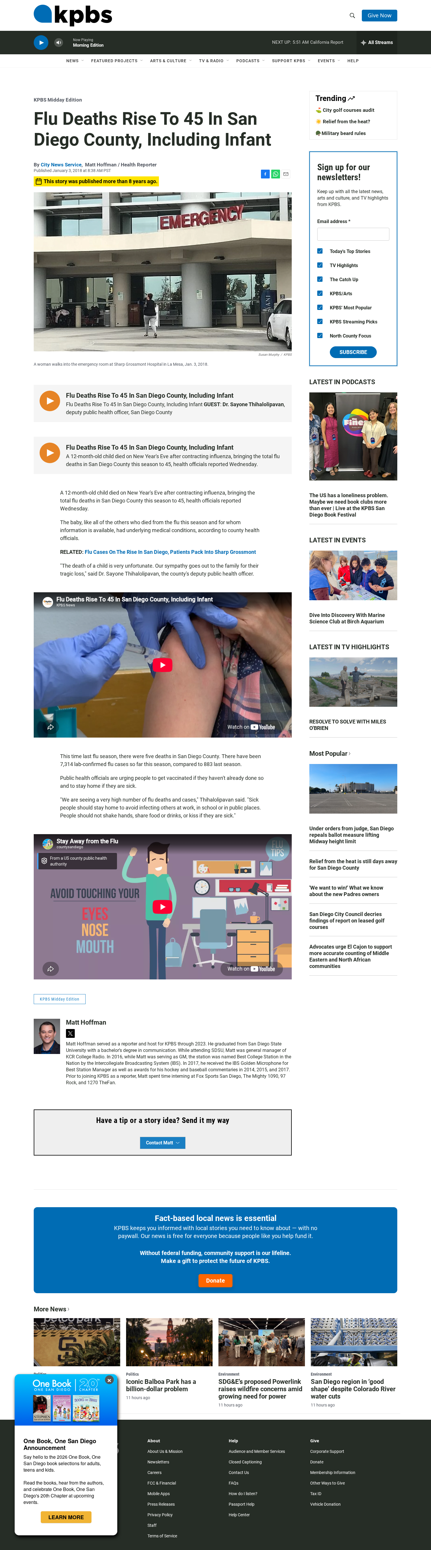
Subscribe (353, 352)
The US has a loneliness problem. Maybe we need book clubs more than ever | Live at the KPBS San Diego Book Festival (348, 505)
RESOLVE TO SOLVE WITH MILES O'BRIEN (347, 725)
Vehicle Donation (325, 1504)
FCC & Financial (161, 1483)
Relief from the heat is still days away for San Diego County (353, 864)
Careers (154, 1472)
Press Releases (161, 1504)
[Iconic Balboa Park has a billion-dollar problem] (169, 1342)
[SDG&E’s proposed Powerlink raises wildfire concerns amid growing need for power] (261, 1342)
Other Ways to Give (327, 1483)
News (72, 60)
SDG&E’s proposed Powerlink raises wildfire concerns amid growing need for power (260, 1389)
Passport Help (241, 1504)
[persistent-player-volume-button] (59, 42)
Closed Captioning (245, 1462)
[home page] (73, 15)
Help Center (239, 1514)
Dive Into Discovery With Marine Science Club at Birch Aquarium (347, 618)
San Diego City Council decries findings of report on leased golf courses (346, 920)
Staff (152, 1525)
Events (326, 60)
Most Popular (328, 753)
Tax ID (315, 1493)
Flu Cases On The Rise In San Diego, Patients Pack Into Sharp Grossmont (170, 552)
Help (353, 60)
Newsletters (158, 1462)
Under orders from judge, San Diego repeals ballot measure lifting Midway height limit (351, 834)
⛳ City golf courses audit (344, 110)
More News (50, 1309)
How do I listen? (243, 1493)
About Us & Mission (165, 1451)
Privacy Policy (160, 1514)
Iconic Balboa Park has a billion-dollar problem (161, 1385)
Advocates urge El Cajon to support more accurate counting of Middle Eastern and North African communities (350, 956)
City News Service (61, 165)
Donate (215, 1280)
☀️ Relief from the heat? (342, 121)
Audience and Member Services (257, 1451)
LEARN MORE (66, 1517)
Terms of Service (162, 1536)
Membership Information (332, 1472)
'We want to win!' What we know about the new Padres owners (346, 891)
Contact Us (239, 1472)
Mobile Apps (158, 1493)
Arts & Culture (168, 60)
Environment (228, 1374)
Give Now (379, 15)
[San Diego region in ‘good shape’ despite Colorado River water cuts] (354, 1342)
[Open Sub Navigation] (83, 60)
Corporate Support (327, 1451)
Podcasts (247, 60)
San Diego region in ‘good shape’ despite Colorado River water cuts (353, 1389)
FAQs (233, 1483)
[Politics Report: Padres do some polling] (77, 1342)
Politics (132, 1374)
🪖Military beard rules (340, 133)
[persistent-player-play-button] (41, 43)
